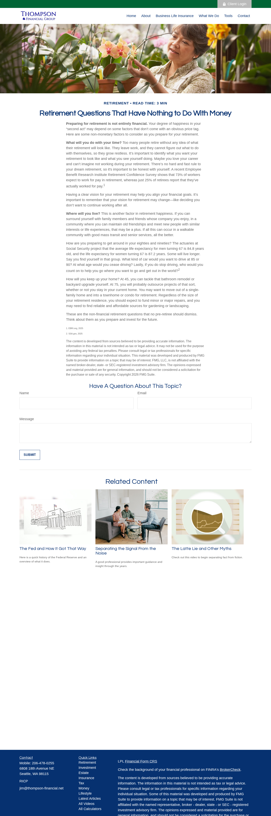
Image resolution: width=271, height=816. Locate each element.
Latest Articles (90, 799)
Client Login (237, 4)
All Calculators (90, 809)
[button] (131, 16)
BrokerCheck (230, 770)
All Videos (86, 804)
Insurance (86, 778)
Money (84, 788)
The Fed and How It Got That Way (52, 548)
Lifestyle (85, 793)
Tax (81, 783)
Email (141, 393)
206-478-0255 (43, 763)
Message (26, 419)
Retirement (87, 762)
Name (24, 393)
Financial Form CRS (141, 761)
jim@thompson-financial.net (41, 788)
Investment (87, 768)
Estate (84, 773)
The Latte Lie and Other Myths (202, 548)
